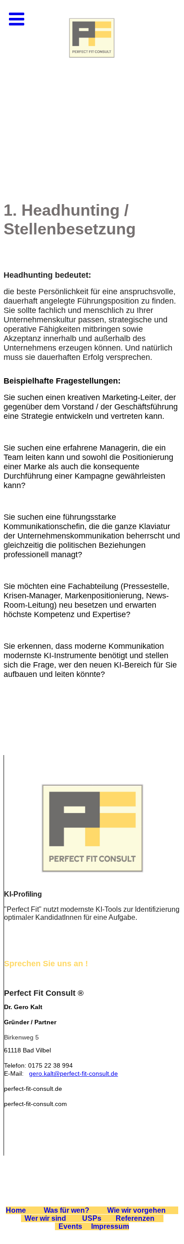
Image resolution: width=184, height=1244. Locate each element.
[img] (92, 89)
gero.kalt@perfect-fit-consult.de (73, 1073)
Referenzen (135, 1218)
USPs (91, 1218)
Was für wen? (67, 1210)
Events (70, 1226)
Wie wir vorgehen (136, 1210)
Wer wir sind (45, 1218)
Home (16, 1210)
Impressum (110, 1226)
